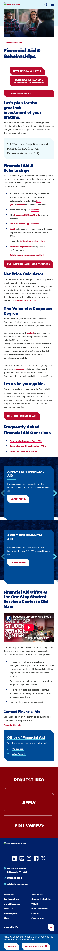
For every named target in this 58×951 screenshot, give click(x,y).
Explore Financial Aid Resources (28, 264)
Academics (9, 894)
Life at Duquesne (12, 903)
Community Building (41, 899)
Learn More (18, 498)
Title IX (35, 903)
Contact (35, 913)
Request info (29, 780)
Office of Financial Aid (26, 737)
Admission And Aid (14, 42)
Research (8, 908)
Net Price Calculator (27, 71)
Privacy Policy (34, 946)
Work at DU (37, 894)
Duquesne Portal (39, 908)
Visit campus (29, 825)
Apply (29, 802)
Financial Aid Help (12, 725)
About (7, 918)
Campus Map (37, 918)
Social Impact (10, 913)
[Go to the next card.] (55, 493)
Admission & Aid (11, 899)
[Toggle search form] (45, 4)
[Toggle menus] (52, 4)
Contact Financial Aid (21, 416)
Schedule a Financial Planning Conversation (29, 81)
